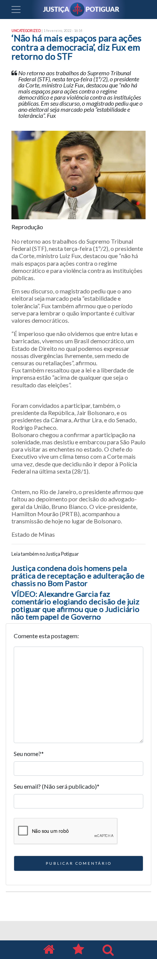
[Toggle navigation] (16, 9)
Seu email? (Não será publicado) (56, 786)
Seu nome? (29, 753)
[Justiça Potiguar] (49, 949)
